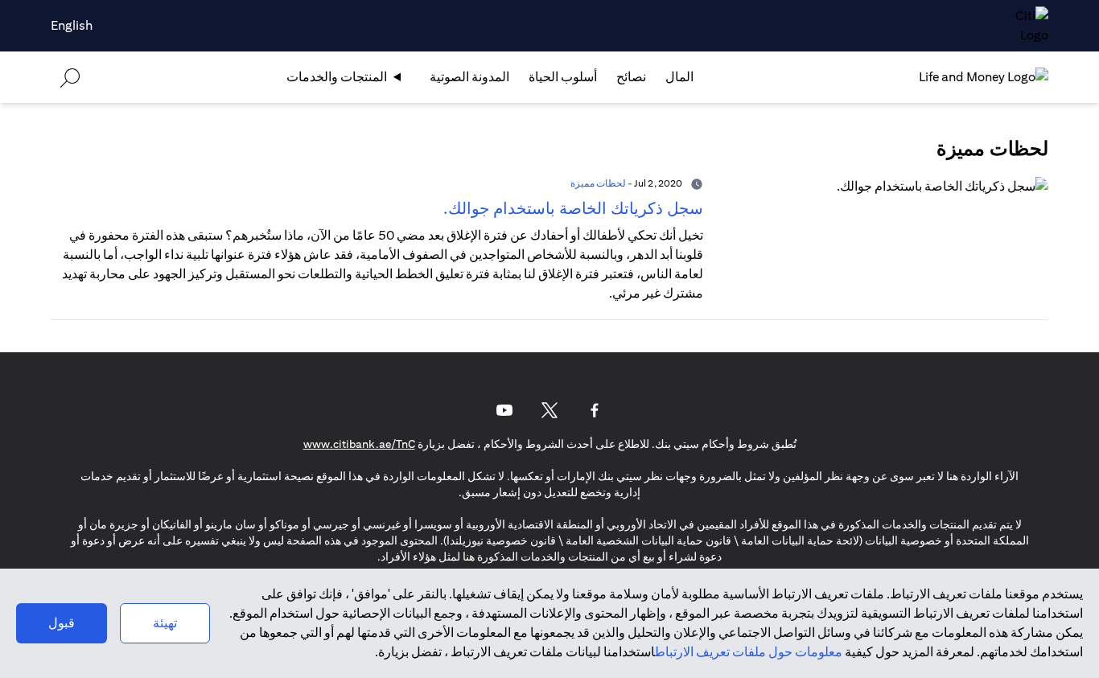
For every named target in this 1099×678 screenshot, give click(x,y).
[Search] (70, 77)
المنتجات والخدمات (336, 76)
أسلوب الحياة (563, 76)
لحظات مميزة (598, 183)
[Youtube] (504, 410)
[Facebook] (594, 410)
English (72, 25)
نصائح (631, 76)
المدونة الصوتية (469, 76)
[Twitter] (549, 410)
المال (679, 76)
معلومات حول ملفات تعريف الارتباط (748, 652)
